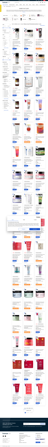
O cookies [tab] (35, 219)
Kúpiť (15, 48)
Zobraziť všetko (6, 98)
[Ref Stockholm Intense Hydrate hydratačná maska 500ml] (17, 295)
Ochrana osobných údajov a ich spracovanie (24, 436)
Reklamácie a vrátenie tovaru (22, 442)
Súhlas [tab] (13, 219)
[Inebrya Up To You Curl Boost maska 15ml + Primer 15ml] (40, 342)
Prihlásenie (37, 442)
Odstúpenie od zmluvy (22, 437)
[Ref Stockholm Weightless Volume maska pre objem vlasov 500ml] (28, 295)
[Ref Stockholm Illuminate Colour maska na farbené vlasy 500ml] (40, 295)
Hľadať (33, 2)
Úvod (4, 6)
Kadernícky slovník (21, 440)
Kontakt (20, 439)
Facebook (5, 436)
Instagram (3, 436)
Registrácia (43, 442)
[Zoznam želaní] (38, 2)
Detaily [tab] (24, 219)
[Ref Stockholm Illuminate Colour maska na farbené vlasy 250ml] (28, 319)
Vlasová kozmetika (8, 6)
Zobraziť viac (28, 410)
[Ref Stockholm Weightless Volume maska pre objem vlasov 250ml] (17, 319)
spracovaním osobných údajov (31, 426)
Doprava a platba (21, 438)
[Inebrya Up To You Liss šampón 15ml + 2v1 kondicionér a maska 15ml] (17, 365)
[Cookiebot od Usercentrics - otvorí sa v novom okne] (36, 217)
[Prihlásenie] (40, 2)
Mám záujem (39, 48)
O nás (20, 441)
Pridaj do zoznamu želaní (17, 48)
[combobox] (42, 25)
